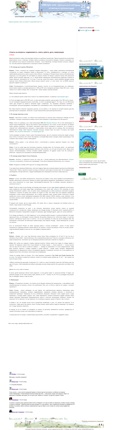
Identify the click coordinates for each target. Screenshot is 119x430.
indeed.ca (56, 189)
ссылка (12, 257)
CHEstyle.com (68, 429)
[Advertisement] (42, 37)
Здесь (80, 161)
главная (11, 22)
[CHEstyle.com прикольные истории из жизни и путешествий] (54, 10)
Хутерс (17, 184)
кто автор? (26, 22)
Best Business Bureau (50, 123)
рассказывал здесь (63, 96)
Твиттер (89, 30)
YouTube (97, 30)
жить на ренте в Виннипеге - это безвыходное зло (29, 131)
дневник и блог (18, 22)
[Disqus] (42, 348)
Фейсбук (82, 30)
